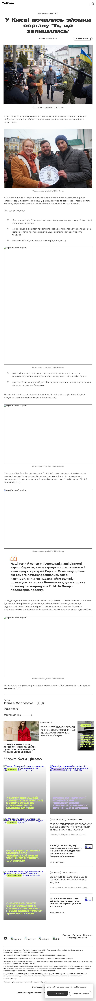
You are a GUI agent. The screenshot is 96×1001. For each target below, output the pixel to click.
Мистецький (58, 820)
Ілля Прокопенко (75, 819)
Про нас (66, 935)
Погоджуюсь (58, 993)
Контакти (87, 935)
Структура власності (77, 938)
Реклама (77, 935)
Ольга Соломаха (48, 39)
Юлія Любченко (70, 872)
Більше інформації (80, 993)
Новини (46, 722)
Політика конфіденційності (29, 993)
